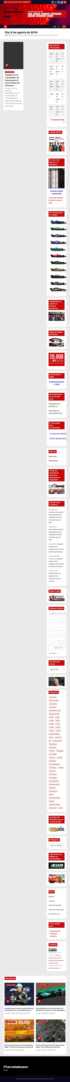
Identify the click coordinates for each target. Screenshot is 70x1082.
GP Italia (60, 768)
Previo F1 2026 (41, 1021)
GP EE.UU (59, 758)
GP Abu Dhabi (57, 741)
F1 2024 (51, 731)
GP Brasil (52, 751)
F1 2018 (51, 721)
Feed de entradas (55, 905)
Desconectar (53, 461)
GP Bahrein (52, 747)
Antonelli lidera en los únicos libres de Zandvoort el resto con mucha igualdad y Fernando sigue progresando (50, 1010)
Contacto (53, 936)
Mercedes (52, 788)
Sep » (54, 653)
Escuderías (36, 14)
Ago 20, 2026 (11, 1050)
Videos (61, 808)
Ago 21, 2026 (11, 1013)
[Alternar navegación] (54, 26)
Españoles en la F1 (56, 14)
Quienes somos (55, 931)
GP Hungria (52, 768)
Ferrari (51, 737)
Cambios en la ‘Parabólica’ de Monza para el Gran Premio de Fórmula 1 (12, 80)
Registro (52, 897)
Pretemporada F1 (54, 798)
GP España (52, 761)
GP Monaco (53, 774)
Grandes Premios (11, 985)
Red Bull (51, 801)
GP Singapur (53, 778)
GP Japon (52, 771)
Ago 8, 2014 (11, 88)
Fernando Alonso (41, 16)
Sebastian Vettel (54, 805)
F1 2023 (58, 727)
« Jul (50, 653)
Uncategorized (9, 72)
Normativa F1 (53, 791)
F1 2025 (58, 731)
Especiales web (54, 714)
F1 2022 (51, 727)
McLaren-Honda (54, 784)
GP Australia (53, 744)
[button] (59, 26)
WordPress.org (54, 914)
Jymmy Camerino (23, 1013)
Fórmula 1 (50, 16)
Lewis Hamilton (54, 781)
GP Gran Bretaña (54, 764)
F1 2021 (58, 724)
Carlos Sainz (53, 704)
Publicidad (53, 934)
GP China (52, 758)
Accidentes (52, 697)
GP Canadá (52, 754)
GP (50, 741)
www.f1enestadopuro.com (54, 968)
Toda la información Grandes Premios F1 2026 (56, 200)
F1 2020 (51, 724)
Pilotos (30, 14)
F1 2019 (57, 721)
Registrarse (53, 456)
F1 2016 (51, 717)
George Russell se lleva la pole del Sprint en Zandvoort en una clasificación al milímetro (19, 1010)
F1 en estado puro (16, 1067)
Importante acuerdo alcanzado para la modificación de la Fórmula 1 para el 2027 (56, 517)
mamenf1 (51, 1013)
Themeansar (50, 1079)
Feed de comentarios (56, 910)
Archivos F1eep (45, 14)
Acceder (52, 901)
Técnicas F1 (31, 16)
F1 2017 (57, 717)
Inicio (6, 35)
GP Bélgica (60, 751)
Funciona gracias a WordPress (25, 1079)
